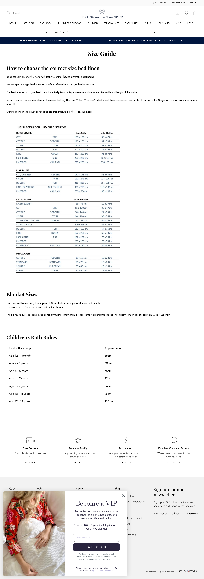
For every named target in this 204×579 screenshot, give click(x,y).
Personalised (111, 23)
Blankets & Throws (69, 23)
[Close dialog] (123, 495)
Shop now (126, 462)
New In (13, 23)
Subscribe (192, 513)
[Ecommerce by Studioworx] (188, 571)
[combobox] (35, 13)
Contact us (173, 462)
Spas (178, 23)
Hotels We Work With (59, 32)
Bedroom (29, 23)
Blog (155, 32)
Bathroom (46, 23)
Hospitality (164, 23)
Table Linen (132, 23)
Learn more (30, 462)
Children (92, 23)
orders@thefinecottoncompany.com (112, 315)
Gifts (148, 23)
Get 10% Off (96, 547)
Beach (191, 23)
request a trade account (101, 571)
